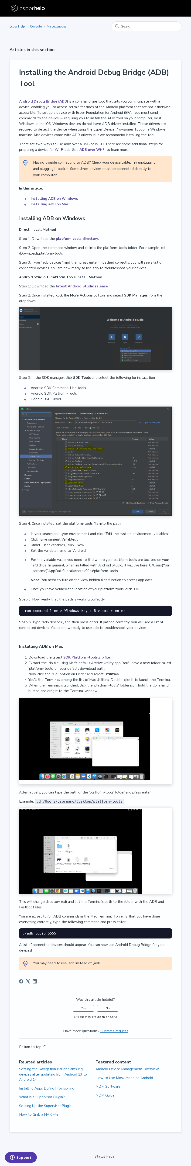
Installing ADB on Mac (49, 204)
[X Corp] (28, 981)
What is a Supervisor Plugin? (42, 1097)
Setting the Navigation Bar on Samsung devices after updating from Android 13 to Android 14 (53, 1074)
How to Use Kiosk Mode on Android (124, 1078)
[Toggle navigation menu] (173, 8)
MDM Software (108, 1086)
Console (36, 26)
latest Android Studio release (82, 286)
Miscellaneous (57, 26)
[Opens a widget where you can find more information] (21, 1158)
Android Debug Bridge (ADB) (43, 101)
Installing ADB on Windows (55, 198)
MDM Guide (105, 1095)
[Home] (28, 8)
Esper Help (17, 26)
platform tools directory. (77, 238)
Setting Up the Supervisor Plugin (45, 1106)
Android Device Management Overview (127, 1069)
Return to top (30, 1047)
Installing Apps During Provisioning (46, 1088)
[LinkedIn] (35, 981)
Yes (83, 1008)
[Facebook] (21, 981)
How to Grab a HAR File (38, 1114)
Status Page (105, 1156)
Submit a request (114, 1031)
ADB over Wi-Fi (92, 149)
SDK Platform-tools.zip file (86, 657)
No (108, 1008)
